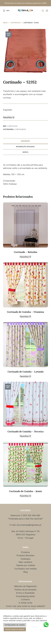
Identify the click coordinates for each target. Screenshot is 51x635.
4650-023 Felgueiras (25, 534)
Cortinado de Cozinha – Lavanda (25, 371)
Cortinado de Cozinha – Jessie (25, 491)
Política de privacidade (25, 589)
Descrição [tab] (25, 141)
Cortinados (20, 129)
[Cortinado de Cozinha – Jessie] (25, 464)
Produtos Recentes (25, 555)
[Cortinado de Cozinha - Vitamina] (25, 284)
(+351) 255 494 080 (31, 515)
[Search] (43, 11)
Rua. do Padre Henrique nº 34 (25, 531)
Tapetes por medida (25, 565)
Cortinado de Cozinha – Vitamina (25, 312)
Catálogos (25, 559)
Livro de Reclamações (25, 609)
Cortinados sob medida (25, 568)
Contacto (25, 599)
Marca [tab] (25, 152)
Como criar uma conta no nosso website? (25, 606)
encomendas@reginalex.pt (29, 525)
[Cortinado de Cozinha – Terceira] (25, 404)
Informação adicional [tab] (25, 147)
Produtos (25, 552)
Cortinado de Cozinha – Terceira (25, 431)
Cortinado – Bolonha (25, 252)
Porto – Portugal (25, 538)
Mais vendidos (25, 562)
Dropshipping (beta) (25, 596)
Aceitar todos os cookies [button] (14, 629)
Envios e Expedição (25, 593)
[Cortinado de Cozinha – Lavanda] (25, 344)
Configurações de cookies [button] (15, 625)
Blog (25, 572)
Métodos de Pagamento (25, 586)
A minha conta (25, 602)
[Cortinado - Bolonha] (25, 225)
